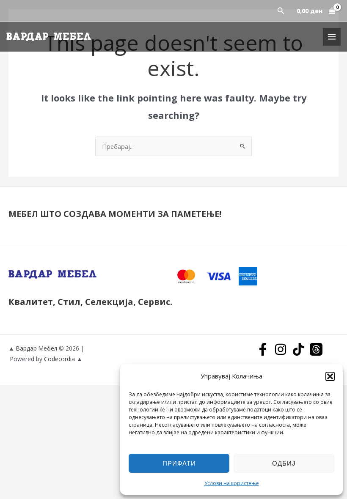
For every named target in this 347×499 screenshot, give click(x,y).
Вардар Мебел (36, 348)
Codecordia (60, 359)
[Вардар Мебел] (48, 37)
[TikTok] (298, 349)
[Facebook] (262, 349)
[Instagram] (280, 349)
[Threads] (316, 349)
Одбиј (284, 463)
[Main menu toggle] (332, 37)
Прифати (179, 463)
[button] (330, 376)
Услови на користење (231, 483)
